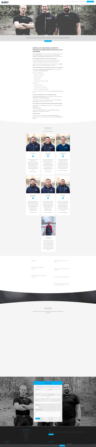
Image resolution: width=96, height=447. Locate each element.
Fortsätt (62, 445)
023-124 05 (50, 171)
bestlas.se (26, 438)
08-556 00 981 (50, 212)
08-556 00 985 (65, 212)
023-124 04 (35, 212)
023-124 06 (35, 171)
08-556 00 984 (65, 170)
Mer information (56, 445)
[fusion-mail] (33, 156)
